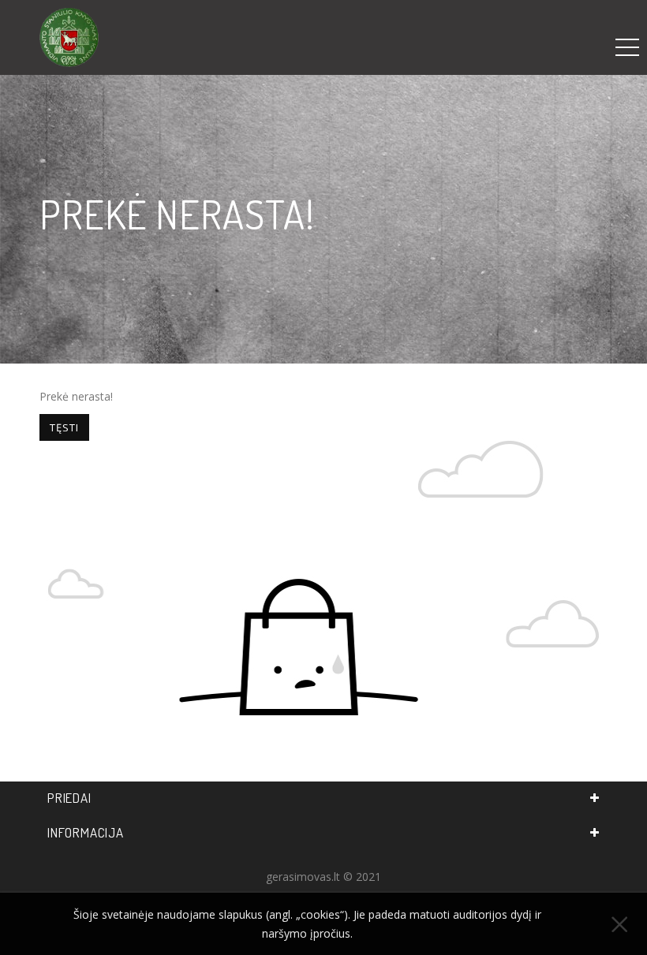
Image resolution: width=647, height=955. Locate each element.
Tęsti (64, 427)
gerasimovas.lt (303, 876)
